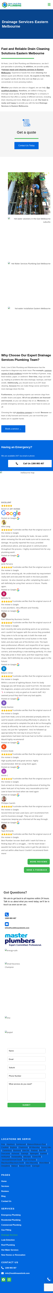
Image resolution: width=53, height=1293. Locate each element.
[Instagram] (9, 1279)
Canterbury (7, 1150)
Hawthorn (11, 1144)
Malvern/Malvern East (36, 1144)
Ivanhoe (43, 1153)
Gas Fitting (6, 1230)
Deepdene (5, 1166)
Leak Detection (8, 1240)
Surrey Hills (46, 1147)
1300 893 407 (10, 918)
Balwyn (14, 1166)
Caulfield (4, 1147)
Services (5, 1186)
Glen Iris (25, 1150)
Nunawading (16, 1156)
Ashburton (5, 1156)
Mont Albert (44, 1163)
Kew (3, 1144)
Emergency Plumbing (11, 1215)
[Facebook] (3, 1279)
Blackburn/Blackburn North (12, 1163)
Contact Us (6, 1201)
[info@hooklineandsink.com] (7, 924)
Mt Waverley (34, 1147)
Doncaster (5, 1153)
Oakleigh (24, 1153)
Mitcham (27, 1156)
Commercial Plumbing (11, 1225)
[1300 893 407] (7, 914)
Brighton (13, 1147)
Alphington (34, 1153)
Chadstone (23, 1147)
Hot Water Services (9, 1250)
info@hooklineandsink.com (17, 928)
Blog (3, 1196)
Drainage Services (9, 1235)
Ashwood (15, 1153)
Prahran (34, 1150)
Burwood (17, 1150)
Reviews (5, 1191)
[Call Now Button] (48, 1279)
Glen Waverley (31, 1163)
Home (4, 1181)
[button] (49, 4)
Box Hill (42, 1150)
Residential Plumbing (10, 1220)
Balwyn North (24, 1166)
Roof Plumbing (8, 1245)
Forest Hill (36, 1156)
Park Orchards (29, 1160)
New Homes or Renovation (13, 1255)
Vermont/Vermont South (12, 1160)
